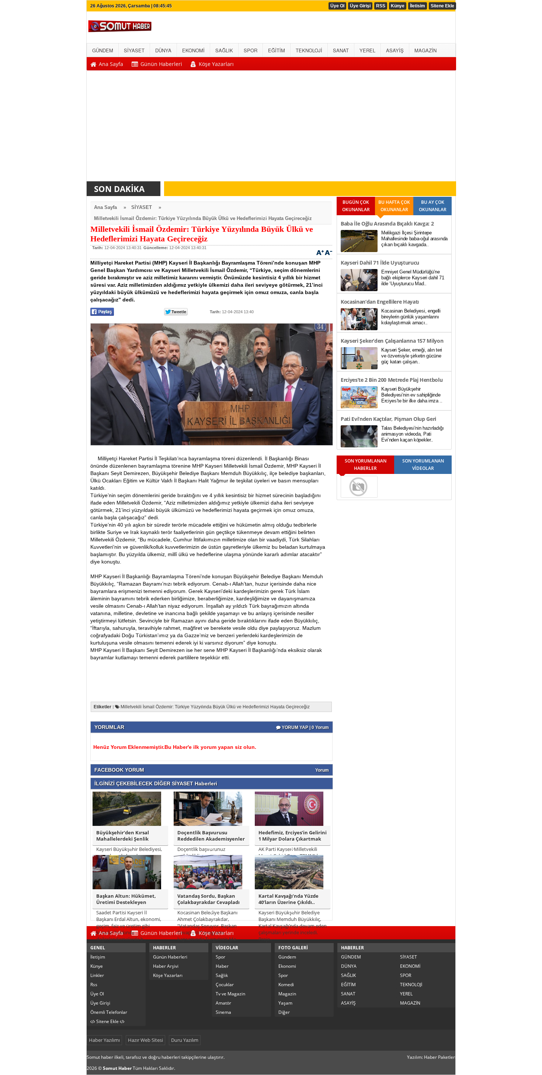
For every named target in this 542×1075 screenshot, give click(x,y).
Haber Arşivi (165, 966)
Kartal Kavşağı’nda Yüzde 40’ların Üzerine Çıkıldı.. (288, 899)
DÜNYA (349, 966)
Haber (222, 966)
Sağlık (222, 975)
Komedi (286, 984)
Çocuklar (225, 984)
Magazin (287, 994)
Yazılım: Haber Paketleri (431, 1057)
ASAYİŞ (348, 1003)
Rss (93, 984)
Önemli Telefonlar (108, 1012)
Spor (220, 957)
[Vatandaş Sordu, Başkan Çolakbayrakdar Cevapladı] (208, 872)
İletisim (417, 5)
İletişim (97, 957)
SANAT (348, 994)
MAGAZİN (410, 1003)
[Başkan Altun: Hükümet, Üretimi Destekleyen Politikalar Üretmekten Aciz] (127, 872)
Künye (397, 5)
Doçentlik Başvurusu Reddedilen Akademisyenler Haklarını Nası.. (211, 836)
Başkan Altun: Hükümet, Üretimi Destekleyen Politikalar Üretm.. (126, 899)
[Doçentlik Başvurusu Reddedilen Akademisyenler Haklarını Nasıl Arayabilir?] (208, 808)
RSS (380, 5)
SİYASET (141, 207)
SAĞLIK (348, 975)
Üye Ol (337, 5)
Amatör (223, 1003)
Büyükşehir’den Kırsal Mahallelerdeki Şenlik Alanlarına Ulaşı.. (122, 836)
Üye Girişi (360, 5)
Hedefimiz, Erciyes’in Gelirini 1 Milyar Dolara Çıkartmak (292, 836)
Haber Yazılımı (104, 1040)
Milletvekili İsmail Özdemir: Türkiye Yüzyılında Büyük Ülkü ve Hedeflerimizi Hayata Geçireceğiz (203, 218)
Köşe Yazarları (168, 975)
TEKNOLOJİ (411, 984)
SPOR (405, 975)
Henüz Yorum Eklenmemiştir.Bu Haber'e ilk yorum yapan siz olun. (174, 747)
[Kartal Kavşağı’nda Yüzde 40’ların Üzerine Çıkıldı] (289, 872)
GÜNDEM (351, 957)
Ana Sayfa (105, 207)
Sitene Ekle (442, 5)
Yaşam (285, 1003)
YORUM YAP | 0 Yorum (305, 727)
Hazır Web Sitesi (145, 1040)
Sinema (223, 1012)
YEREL (406, 994)
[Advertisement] (271, 127)
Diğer (284, 1012)
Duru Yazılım (184, 1040)
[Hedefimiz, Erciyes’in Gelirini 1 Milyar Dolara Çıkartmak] (289, 808)
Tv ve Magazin (230, 994)
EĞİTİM (348, 984)
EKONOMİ (410, 966)
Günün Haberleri (170, 957)
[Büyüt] (320, 252)
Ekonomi (287, 966)
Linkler (97, 975)
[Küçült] (328, 252)
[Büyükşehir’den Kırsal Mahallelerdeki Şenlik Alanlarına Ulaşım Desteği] (127, 808)
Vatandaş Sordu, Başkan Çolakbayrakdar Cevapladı (208, 899)
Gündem (287, 957)
